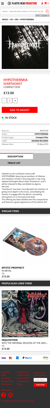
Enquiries (5, 372)
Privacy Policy (23, 372)
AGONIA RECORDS (40, 141)
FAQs (3, 375)
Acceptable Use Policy (23, 382)
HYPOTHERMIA (27, 19)
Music (5, 19)
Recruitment (6, 384)
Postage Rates (7, 381)
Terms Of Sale (23, 378)
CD (11, 19)
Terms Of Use (23, 375)
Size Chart (5, 378)
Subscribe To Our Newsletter (40, 374)
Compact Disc (42, 137)
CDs (16, 19)
